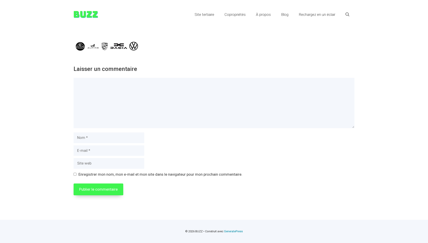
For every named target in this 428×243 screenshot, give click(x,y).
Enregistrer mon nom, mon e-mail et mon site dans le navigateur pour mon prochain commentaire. (160, 174)
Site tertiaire (204, 14)
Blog (284, 14)
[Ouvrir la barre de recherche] (347, 14)
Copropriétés (235, 14)
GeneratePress (233, 231)
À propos (263, 14)
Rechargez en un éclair (317, 14)
